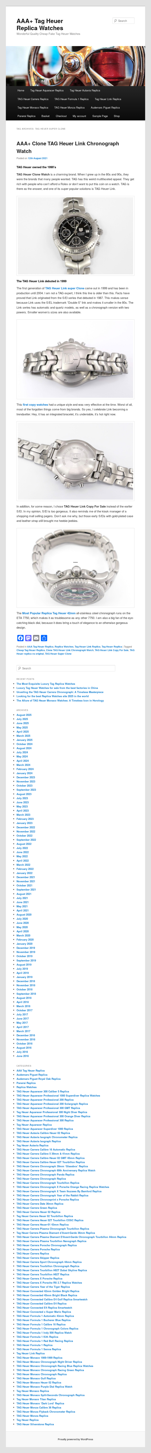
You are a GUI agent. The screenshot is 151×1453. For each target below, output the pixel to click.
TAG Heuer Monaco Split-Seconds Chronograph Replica (51, 1395)
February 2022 (25, 869)
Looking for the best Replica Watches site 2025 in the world (53, 696)
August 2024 (24, 748)
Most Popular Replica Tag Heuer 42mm (49, 613)
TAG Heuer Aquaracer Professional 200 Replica (45, 1099)
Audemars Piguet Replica (105, 107)
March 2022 (23, 865)
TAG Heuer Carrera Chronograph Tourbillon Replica (48, 1183)
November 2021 (26, 881)
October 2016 (24, 1043)
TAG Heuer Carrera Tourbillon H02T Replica (43, 1274)
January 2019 (24, 977)
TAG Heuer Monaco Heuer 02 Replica (39, 1382)
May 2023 (22, 806)
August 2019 (24, 964)
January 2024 (24, 773)
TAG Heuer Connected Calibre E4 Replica (41, 1303)
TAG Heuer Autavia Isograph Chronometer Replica (47, 1137)
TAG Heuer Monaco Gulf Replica (36, 1378)
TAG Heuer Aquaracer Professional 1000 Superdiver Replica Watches (58, 1095)
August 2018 (24, 998)
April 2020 (23, 931)
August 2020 (24, 914)
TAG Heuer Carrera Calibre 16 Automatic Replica (46, 1149)
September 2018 (26, 994)
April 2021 (23, 910)
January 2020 (24, 943)
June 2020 (23, 923)
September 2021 (26, 889)
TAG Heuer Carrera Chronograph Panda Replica (45, 1174)
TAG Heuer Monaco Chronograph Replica (42, 1374)
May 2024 (22, 756)
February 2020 (25, 939)
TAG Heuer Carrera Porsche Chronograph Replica (47, 1245)
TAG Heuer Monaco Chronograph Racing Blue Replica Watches (55, 1366)
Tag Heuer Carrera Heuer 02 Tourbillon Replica (45, 1216)
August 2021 (24, 894)
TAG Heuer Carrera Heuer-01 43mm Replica (43, 1224)
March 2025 (23, 736)
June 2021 (23, 902)
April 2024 (23, 761)
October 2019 (24, 956)
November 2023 (26, 781)
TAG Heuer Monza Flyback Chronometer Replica (46, 1411)
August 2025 (24, 715)
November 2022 (26, 831)
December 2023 (26, 777)
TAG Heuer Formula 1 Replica (71, 99)
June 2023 (23, 802)
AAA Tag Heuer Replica (40, 646)
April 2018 (23, 1002)
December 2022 (26, 827)
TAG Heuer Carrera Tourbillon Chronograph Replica (48, 1266)
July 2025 (22, 719)
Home (20, 90)
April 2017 (23, 1027)
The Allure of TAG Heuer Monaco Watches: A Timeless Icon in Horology (60, 700)
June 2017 (23, 1018)
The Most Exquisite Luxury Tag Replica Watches (46, 684)
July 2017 (22, 1014)
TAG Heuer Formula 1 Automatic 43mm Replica (45, 1316)
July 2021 (22, 898)
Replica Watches (64, 646)
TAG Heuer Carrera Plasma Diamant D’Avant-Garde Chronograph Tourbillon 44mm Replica (71, 1237)
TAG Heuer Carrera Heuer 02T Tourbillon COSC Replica (50, 1220)
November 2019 (26, 952)
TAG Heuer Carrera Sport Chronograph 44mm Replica (49, 1262)
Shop (117, 116)
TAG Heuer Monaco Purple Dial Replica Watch (44, 1386)
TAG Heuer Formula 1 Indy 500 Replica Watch (44, 1332)
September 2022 (26, 840)
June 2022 (23, 852)
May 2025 (22, 727)
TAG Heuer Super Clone (58, 653)
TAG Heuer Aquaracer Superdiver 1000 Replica (45, 1129)
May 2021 (22, 906)
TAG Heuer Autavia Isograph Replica (39, 1141)
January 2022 (24, 873)
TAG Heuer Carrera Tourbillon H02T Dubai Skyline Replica (52, 1270)
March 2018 (23, 1006)
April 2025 (23, 731)
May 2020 (22, 927)
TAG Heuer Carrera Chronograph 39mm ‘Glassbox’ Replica (52, 1166)
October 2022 (24, 835)
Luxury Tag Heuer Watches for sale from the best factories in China (57, 688)
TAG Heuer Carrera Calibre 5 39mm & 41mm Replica (48, 1153)
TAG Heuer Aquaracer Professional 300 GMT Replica (48, 1108)
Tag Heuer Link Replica (108, 99)
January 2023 (24, 823)
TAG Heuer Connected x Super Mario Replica (44, 1312)
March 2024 (23, 765)
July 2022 (22, 848)
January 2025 (24, 740)
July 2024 (22, 752)
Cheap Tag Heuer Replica (31, 650)
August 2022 (24, 844)
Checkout (61, 116)
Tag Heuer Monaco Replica (32, 107)
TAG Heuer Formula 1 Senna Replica (39, 1349)
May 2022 (22, 856)
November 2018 (26, 985)
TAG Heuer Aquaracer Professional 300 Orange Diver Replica (53, 1116)
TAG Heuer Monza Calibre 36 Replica (39, 1407)
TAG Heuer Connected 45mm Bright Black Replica (47, 1295)
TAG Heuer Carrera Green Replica (37, 1208)
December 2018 (26, 981)
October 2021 (24, 885)
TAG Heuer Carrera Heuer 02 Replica (38, 1212)
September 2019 (26, 960)
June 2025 (23, 723)
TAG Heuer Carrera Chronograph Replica (41, 1178)
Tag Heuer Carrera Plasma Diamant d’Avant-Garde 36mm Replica (56, 1233)
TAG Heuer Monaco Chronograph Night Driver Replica (49, 1362)
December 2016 (26, 1035)
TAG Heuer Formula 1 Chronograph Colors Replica (47, 1328)
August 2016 (24, 1047)
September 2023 (26, 789)
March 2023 (23, 815)
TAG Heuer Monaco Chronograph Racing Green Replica (50, 1370)
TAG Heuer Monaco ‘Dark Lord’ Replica (40, 1403)
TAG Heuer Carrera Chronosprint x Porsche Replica (48, 1199)
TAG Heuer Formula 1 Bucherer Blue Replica (44, 1320)
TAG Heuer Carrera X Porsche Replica (39, 1278)
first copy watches (35, 404)
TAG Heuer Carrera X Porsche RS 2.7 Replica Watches (49, 1282)
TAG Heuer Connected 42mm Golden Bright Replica (48, 1291)
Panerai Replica (26, 116)
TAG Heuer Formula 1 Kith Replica (37, 1337)
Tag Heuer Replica (112, 646)
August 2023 (24, 794)
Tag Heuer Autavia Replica (85, 90)
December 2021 (26, 877)
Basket (45, 116)
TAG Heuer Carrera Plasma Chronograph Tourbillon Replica (53, 1228)
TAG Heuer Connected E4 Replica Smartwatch (44, 1307)
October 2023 (24, 785)
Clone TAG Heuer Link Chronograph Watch (70, 650)
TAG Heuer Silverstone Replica (35, 1424)
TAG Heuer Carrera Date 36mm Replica (40, 1203)
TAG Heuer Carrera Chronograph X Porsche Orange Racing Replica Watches (63, 1187)
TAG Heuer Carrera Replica (32, 99)
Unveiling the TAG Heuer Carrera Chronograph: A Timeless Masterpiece (60, 692)
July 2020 (22, 918)
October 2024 (24, 744)
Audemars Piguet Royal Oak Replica (39, 1079)
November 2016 (26, 1039)
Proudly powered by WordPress (75, 1439)
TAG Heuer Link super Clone (64, 288)
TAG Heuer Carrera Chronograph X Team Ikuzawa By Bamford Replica (59, 1191)
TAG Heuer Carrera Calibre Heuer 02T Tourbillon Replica (51, 1162)
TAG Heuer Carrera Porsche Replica (38, 1249)
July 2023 (22, 798)
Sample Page (100, 116)
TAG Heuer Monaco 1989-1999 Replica (39, 1357)
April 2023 (23, 810)
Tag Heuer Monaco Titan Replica (36, 1399)
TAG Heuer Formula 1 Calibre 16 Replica (41, 1324)
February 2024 (25, 769)
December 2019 (26, 948)
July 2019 (22, 969)
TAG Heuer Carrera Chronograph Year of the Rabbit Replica (52, 1195)
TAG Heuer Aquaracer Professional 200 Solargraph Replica (52, 1104)
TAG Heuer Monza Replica (69, 107)
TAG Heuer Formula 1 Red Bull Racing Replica (45, 1341)
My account (79, 116)
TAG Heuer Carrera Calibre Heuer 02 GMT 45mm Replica (51, 1158)
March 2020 (23, 935)
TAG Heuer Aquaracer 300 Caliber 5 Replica (43, 1091)
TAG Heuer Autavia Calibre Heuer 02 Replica (43, 1133)
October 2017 (24, 1010)
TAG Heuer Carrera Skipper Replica (38, 1258)
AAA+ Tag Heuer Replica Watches (40, 24)
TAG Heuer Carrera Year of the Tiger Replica (43, 1287)
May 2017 (22, 1022)
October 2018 (24, 989)
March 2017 (23, 1031)
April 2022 (23, 860)
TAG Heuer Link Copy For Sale (112, 650)
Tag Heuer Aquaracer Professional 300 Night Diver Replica (52, 1112)
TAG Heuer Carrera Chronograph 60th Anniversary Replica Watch (56, 1170)
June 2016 (23, 1056)
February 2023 (25, 819)
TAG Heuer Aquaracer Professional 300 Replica (45, 1120)
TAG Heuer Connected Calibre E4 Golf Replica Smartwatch (52, 1299)
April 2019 (23, 973)
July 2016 (22, 1052)
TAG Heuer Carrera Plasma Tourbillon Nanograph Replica (51, 1241)
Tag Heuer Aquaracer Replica (47, 90)
